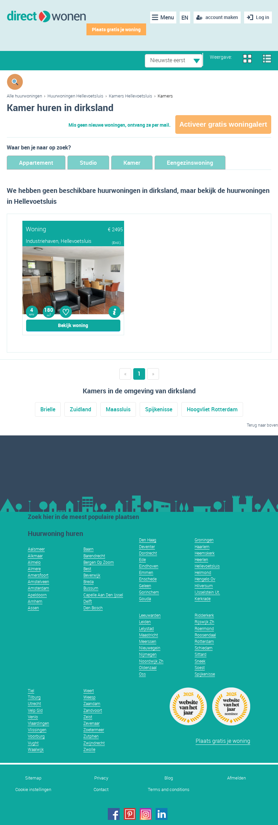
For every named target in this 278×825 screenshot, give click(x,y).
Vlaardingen (38, 723)
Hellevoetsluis (207, 566)
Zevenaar (91, 723)
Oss (142, 674)
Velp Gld (35, 710)
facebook (114, 814)
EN (184, 17)
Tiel (31, 690)
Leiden (145, 621)
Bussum (90, 588)
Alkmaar (35, 555)
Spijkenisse (158, 409)
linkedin (161, 814)
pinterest (130, 814)
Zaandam (91, 703)
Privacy (101, 778)
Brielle (47, 409)
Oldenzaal (148, 667)
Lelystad (146, 628)
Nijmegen (148, 654)
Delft (87, 601)
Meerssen (147, 641)
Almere (34, 568)
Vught (33, 743)
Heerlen (201, 559)
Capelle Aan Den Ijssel (103, 594)
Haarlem (202, 546)
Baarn (88, 549)
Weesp (89, 697)
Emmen (146, 572)
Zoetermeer (93, 729)
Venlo (33, 716)
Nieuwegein (149, 647)
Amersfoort (38, 575)
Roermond (204, 628)
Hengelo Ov (205, 578)
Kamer (131, 162)
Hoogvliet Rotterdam (212, 409)
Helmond (203, 572)
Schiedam (204, 647)
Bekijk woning (73, 325)
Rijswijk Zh (204, 621)
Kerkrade (203, 598)
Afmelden (236, 778)
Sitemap (33, 778)
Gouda (145, 598)
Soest (200, 667)
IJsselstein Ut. (207, 592)
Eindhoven (148, 566)
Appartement (36, 162)
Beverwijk (91, 575)
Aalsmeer (36, 549)
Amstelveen (38, 581)
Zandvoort (92, 710)
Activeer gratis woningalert (223, 124)
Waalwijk (36, 749)
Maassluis (118, 409)
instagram (146, 814)
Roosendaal (205, 635)
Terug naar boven (262, 425)
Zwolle (89, 749)
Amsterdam (38, 588)
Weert (88, 690)
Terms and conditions (169, 789)
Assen (33, 607)
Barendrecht (94, 555)
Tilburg (34, 697)
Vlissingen (37, 729)
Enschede (148, 578)
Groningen (204, 539)
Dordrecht (148, 553)
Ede (142, 559)
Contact (101, 789)
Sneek (200, 661)
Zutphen (91, 736)
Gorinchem (149, 592)
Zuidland (80, 409)
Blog (168, 778)
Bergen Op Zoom (98, 562)
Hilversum (204, 585)
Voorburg (36, 736)
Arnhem (35, 601)
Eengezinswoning (190, 162)
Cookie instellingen (33, 789)
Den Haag (147, 539)
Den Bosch (93, 607)
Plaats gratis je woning (116, 29)
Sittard (200, 654)
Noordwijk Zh (151, 661)
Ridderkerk (204, 615)
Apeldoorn (37, 594)
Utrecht (34, 703)
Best (87, 568)
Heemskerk (205, 553)
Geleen (145, 585)
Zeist (87, 716)
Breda (88, 581)
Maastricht (148, 635)
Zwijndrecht (94, 743)
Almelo (34, 562)
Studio (88, 162)
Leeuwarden (150, 615)
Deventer (147, 546)
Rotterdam (204, 641)
